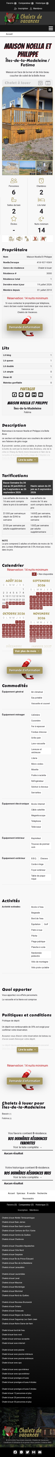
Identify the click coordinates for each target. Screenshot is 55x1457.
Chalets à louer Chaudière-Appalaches (18, 1246)
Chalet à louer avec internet (13, 1343)
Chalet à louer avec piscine (13, 1350)
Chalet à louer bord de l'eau (13, 1330)
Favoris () (12, 1204)
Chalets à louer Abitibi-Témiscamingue (18, 1218)
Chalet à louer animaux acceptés (16, 1339)
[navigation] (51, 28)
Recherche (42, 1193)
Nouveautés (28, 1198)
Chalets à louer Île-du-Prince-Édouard (17, 1259)
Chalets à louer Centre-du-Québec (16, 1235)
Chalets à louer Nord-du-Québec (15, 1295)
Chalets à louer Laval (10, 1278)
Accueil (9, 34)
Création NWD (46, 1442)
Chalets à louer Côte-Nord (13, 1250)
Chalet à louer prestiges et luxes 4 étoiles (19, 1382)
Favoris (11, 3)
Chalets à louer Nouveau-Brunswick (17, 1302)
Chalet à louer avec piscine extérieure (17, 1358)
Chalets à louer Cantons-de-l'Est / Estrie (18, 1231)
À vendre (31, 1193)
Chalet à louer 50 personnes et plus (17, 1402)
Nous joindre (35, 1442)
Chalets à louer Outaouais (13, 1311)
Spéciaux (21, 1193)
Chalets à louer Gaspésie (12, 1254)
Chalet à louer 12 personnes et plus (17, 1393)
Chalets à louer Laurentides (13, 1274)
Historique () (42, 1204)
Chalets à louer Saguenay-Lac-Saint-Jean (19, 1319)
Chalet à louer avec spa (11, 1363)
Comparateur (26, 3)
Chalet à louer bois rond (12, 1335)
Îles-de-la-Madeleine (26, 60)
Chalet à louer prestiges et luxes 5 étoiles (19, 1389)
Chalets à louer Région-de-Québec (16, 1315)
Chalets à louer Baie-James (13, 1222)
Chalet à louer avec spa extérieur (16, 1374)
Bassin (6, 1113)
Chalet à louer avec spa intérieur (15, 1369)
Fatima (27, 65)
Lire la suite (25, 459)
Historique (42, 3)
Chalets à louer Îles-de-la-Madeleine (17, 1263)
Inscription (23, 8)
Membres (37, 8)
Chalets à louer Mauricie (12, 1283)
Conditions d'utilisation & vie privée (16, 1442)
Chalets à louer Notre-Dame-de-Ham (17, 1324)
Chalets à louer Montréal (12, 1291)
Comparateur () (26, 1204)
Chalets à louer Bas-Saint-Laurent (16, 1226)
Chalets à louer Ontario (11, 1306)
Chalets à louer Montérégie (13, 1287)
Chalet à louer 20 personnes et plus (17, 1397)
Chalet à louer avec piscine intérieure (17, 1354)
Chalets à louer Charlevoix (13, 1239)
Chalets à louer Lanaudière (13, 1267)
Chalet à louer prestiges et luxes (15, 1378)
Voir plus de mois (26, 651)
